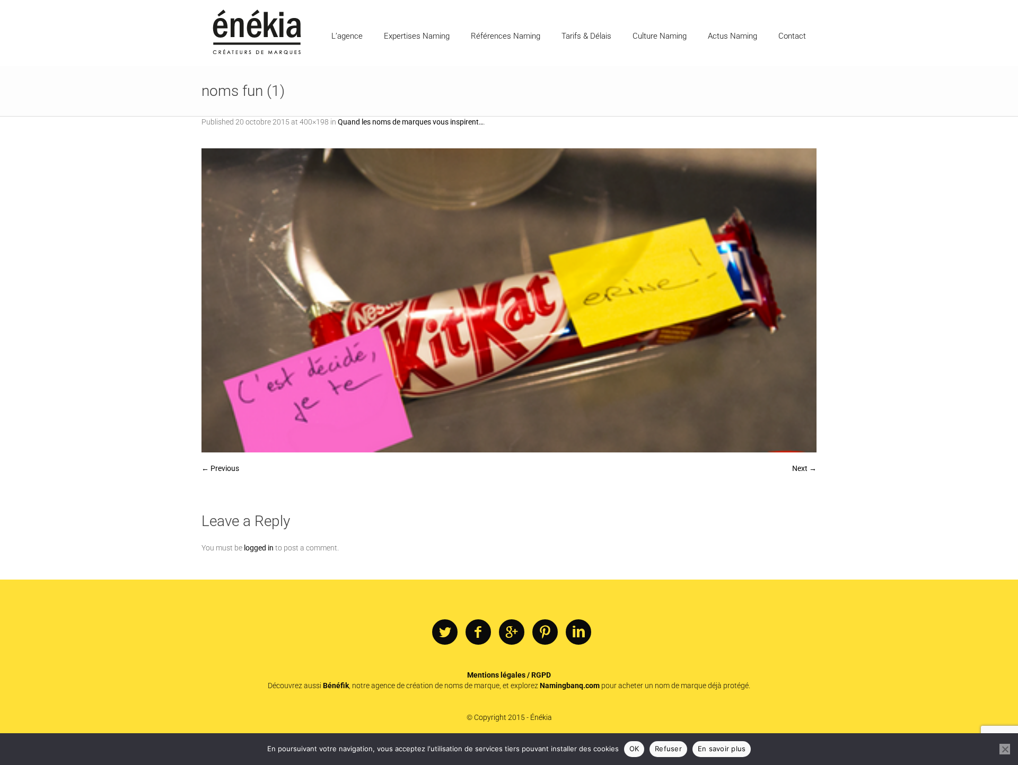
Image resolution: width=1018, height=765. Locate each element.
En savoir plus (722, 748)
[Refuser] (1004, 749)
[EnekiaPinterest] (545, 632)
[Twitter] (445, 632)
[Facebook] (478, 632)
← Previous (220, 468)
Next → (804, 468)
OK (634, 748)
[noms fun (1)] (509, 300)
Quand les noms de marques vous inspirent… (411, 122)
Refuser (668, 748)
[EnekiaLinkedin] (578, 632)
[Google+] (511, 632)
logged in (259, 548)
